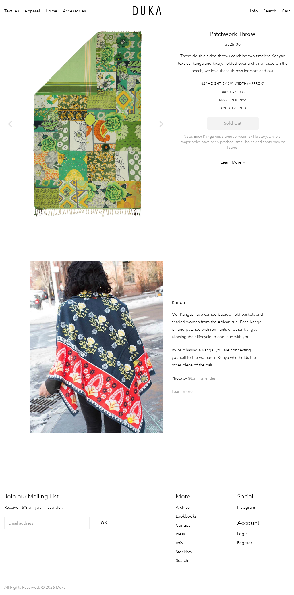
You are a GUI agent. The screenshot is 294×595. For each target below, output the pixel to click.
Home (51, 11)
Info (254, 11)
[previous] (10, 124)
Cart (286, 11)
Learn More (231, 162)
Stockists (184, 551)
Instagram (246, 507)
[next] (160, 124)
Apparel (32, 11)
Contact (183, 525)
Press (180, 534)
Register (244, 542)
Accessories (74, 11)
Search (269, 11)
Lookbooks (186, 516)
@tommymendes (202, 378)
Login (242, 533)
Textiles (11, 11)
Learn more (182, 391)
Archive (183, 507)
